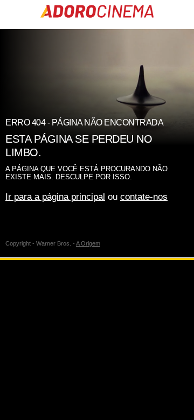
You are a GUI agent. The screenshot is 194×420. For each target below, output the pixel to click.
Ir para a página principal (55, 197)
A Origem (88, 243)
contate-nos (144, 197)
